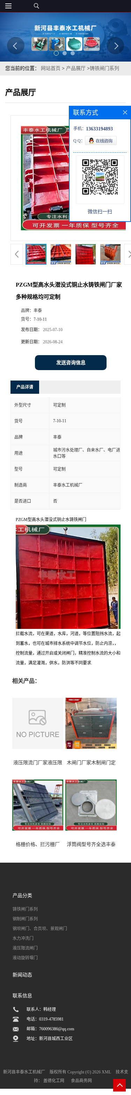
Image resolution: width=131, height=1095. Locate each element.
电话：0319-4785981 (45, 1019)
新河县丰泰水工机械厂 (24, 1072)
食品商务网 (81, 1080)
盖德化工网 (53, 1080)
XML (106, 1072)
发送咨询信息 (71, 362)
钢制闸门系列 (25, 919)
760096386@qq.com (56, 1028)
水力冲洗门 (23, 938)
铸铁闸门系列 (104, 68)
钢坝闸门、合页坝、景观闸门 (40, 928)
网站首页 (50, 68)
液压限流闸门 (25, 948)
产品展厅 (76, 68)
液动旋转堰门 (25, 958)
